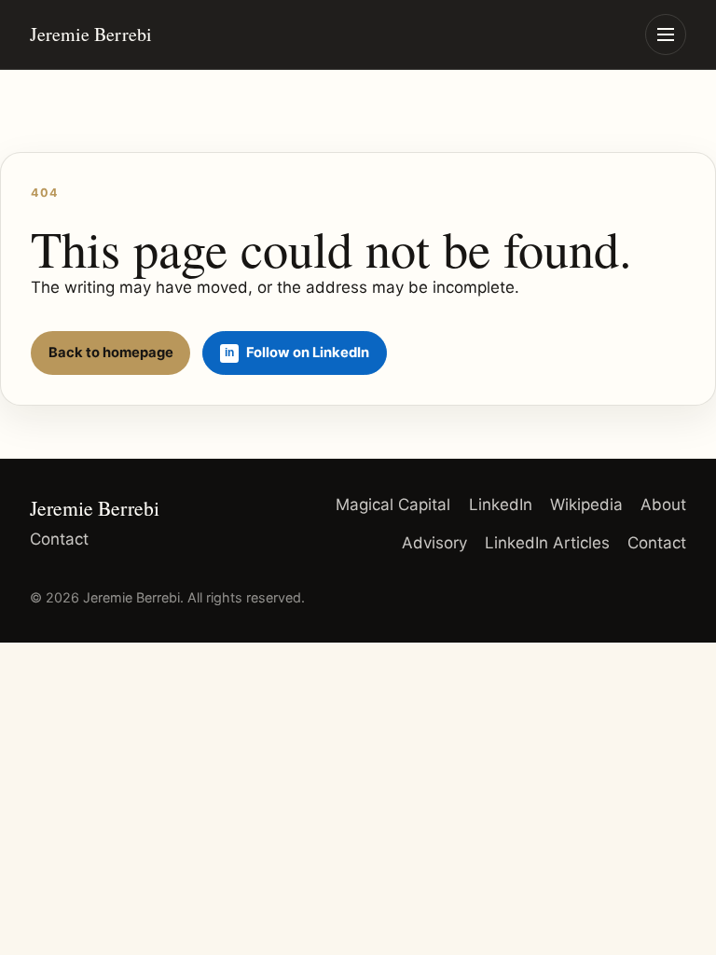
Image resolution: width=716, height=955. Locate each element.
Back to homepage (110, 352)
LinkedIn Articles (547, 542)
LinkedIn (500, 504)
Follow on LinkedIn (307, 352)
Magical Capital (393, 504)
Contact (59, 539)
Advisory (434, 542)
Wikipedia (586, 504)
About (663, 504)
